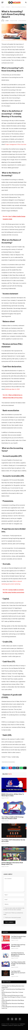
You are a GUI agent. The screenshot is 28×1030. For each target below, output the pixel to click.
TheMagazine (4, 1025)
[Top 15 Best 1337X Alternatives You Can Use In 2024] (14, 830)
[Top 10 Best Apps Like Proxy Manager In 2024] (6, 947)
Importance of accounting (8, 762)
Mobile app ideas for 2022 (12, 389)
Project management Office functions (15, 144)
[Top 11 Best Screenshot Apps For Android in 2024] (6, 938)
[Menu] (2, 2)
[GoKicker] (14, 2)
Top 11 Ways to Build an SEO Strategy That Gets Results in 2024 (18, 963)
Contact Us (10, 1025)
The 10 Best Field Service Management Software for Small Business (18, 954)
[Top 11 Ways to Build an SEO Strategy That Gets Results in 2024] (14, 808)
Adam (7, 20)
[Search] (26, 2)
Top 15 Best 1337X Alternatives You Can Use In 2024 (18, 973)
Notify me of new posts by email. (13, 917)
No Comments (23, 20)
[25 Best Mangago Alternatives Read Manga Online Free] (14, 853)
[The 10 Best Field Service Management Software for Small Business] (6, 955)
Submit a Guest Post (18, 1025)
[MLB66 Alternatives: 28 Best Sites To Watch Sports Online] (14, 785)
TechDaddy (22, 1024)
